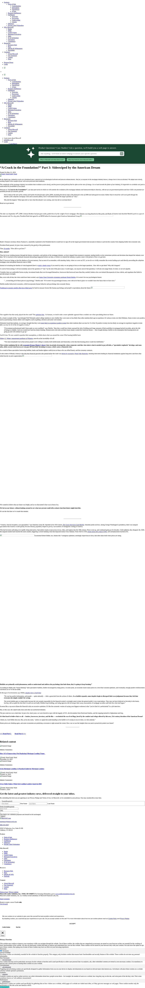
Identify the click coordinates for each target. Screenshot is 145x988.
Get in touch (4, 904)
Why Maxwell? (9, 27)
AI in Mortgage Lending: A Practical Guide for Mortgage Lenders (22, 769)
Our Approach (12, 55)
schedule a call (8, 140)
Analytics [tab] (3, 972)
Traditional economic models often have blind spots (16, 288)
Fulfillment (11, 15)
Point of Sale (12, 4)
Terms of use (4, 892)
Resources (7, 43)
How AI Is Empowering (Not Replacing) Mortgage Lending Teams (22, 753)
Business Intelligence (14, 13)
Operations (11, 39)
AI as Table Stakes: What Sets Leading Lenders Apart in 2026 (21, 784)
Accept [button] (72, 923)
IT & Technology (13, 38)
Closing (14, 22)
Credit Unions (12, 32)
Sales (9, 36)
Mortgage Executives (14, 34)
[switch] (1, 959)
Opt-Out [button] (18, 927)
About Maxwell (13, 54)
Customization (16, 6)
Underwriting (16, 20)
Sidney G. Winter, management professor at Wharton (16, 338)
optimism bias (40, 314)
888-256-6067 (4, 825)
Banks (10, 29)
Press (9, 59)
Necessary (5, 951)
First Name (23, 803)
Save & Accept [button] (4, 987)
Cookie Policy (112, 918)
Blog (9, 47)
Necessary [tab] (3, 949)
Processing (15, 18)
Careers (10, 57)
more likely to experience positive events (53, 323)
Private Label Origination (16, 25)
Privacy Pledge (124, 918)
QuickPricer (15, 9)
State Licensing (5, 899)
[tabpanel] (72, 955)
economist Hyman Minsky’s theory (34, 345)
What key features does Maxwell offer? (80, 159)
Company (7, 52)
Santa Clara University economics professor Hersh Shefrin (57, 277)
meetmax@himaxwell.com (8, 821)
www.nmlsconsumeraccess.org (65, 894)
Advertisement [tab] (4, 965)
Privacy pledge (13, 892)
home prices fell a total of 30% (97, 532)
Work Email (7, 807)
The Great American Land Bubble (73, 525)
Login (6, 64)
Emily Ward (13, 174)
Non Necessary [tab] (5, 958)
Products (6, 2)
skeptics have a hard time (33, 693)
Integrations (15, 8)
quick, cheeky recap (44, 265)
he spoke (7, 248)
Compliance (11, 41)
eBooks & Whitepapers (15, 48)
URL (1, 810)
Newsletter (11, 50)
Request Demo (8, 62)
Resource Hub (12, 45)
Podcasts (6, 876)
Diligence (11, 24)
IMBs (9, 31)
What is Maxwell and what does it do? (52, 159)
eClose (14, 11)
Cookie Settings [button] (6, 927)
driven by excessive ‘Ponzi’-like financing (75, 353)
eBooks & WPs (9, 874)
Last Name (51, 803)
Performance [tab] (4, 980)
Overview (15, 16)
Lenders (13, 144)
